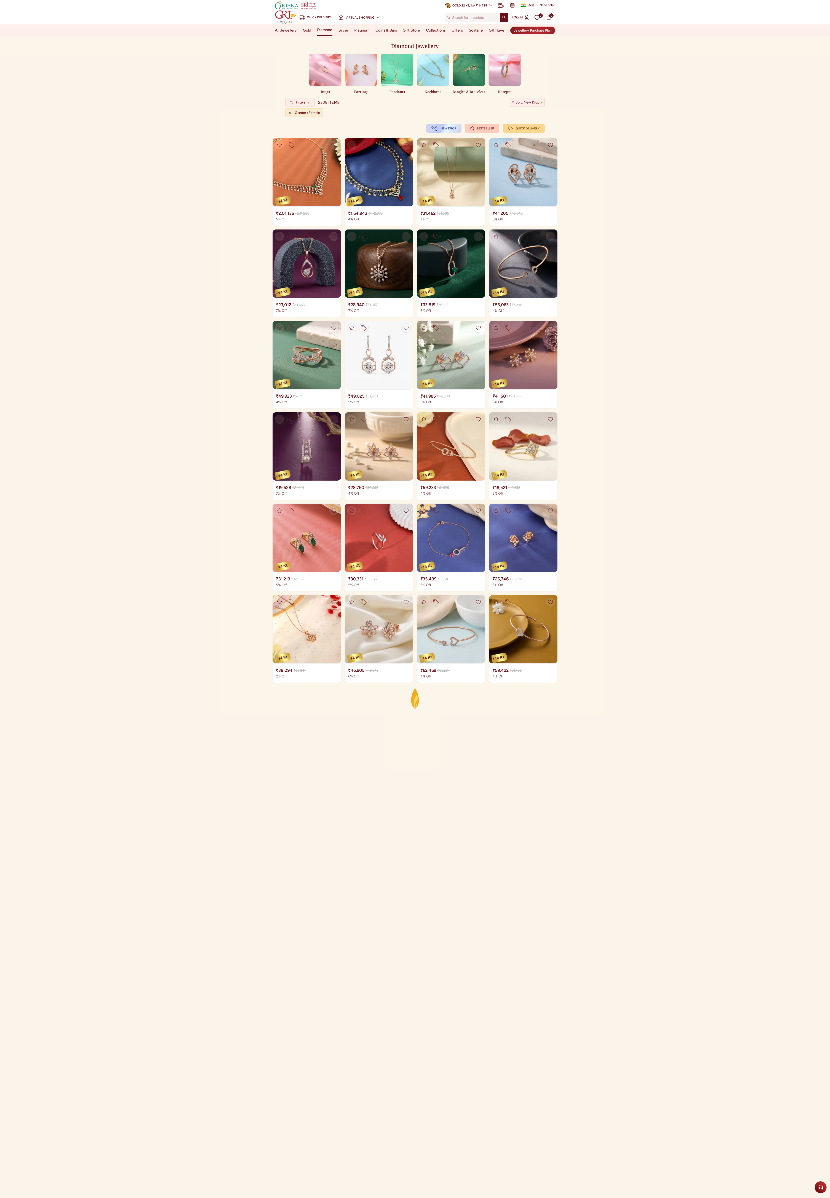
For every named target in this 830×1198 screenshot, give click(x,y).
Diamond (324, 29)
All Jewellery (286, 30)
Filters (300, 102)
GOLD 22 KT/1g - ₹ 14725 (469, 5)
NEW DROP (448, 128)
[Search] (504, 17)
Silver (343, 30)
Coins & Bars (386, 30)
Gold (307, 30)
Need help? (547, 5)
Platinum (361, 30)
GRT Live (496, 30)
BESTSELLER (485, 128)
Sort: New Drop (527, 102)
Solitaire (476, 30)
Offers (457, 30)
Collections (435, 30)
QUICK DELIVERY (528, 128)
